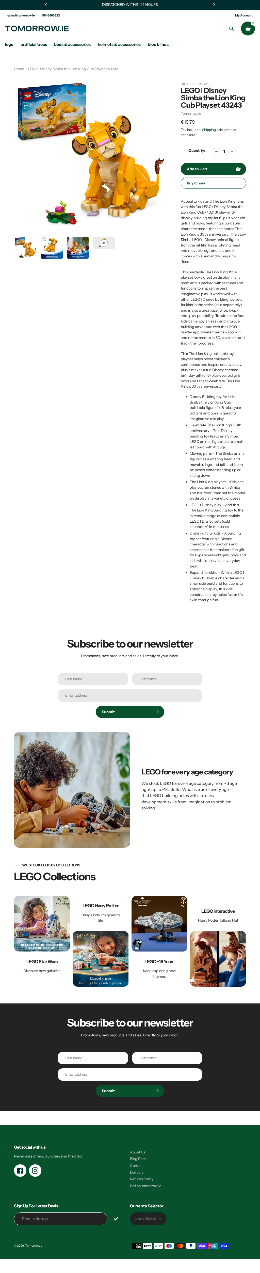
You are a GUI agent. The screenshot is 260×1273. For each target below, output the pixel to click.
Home (19, 69)
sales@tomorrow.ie (21, 15)
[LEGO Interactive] (218, 941)
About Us (137, 1152)
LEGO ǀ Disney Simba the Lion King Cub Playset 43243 (73, 69)
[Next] (213, 4)
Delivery (137, 1172)
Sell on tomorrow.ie (145, 1186)
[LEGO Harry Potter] (100, 941)
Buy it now (196, 183)
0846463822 (51, 15)
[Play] (91, 156)
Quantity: (196, 150)
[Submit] (116, 1218)
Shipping (209, 130)
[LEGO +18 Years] (159, 941)
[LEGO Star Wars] (42, 941)
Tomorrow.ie (191, 113)
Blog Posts (138, 1158)
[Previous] (46, 4)
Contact (137, 1165)
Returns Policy (142, 1179)
